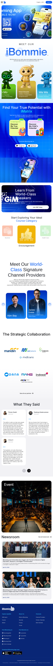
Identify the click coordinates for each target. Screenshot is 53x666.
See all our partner (25, 393)
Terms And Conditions (13, 662)
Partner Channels (40, 620)
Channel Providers (40, 617)
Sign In (48, 2)
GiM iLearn (4, 617)
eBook (3, 622)
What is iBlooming (23, 617)
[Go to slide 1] (24, 37)
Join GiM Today (37, 207)
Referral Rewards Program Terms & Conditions (28, 662)
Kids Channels (39, 622)
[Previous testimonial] (24, 470)
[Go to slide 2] (28, 37)
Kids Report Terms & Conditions (44, 662)
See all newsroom (43, 537)
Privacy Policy (5, 662)
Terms (20, 625)
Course (4, 620)
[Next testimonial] (29, 470)
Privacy (21, 622)
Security (21, 620)
